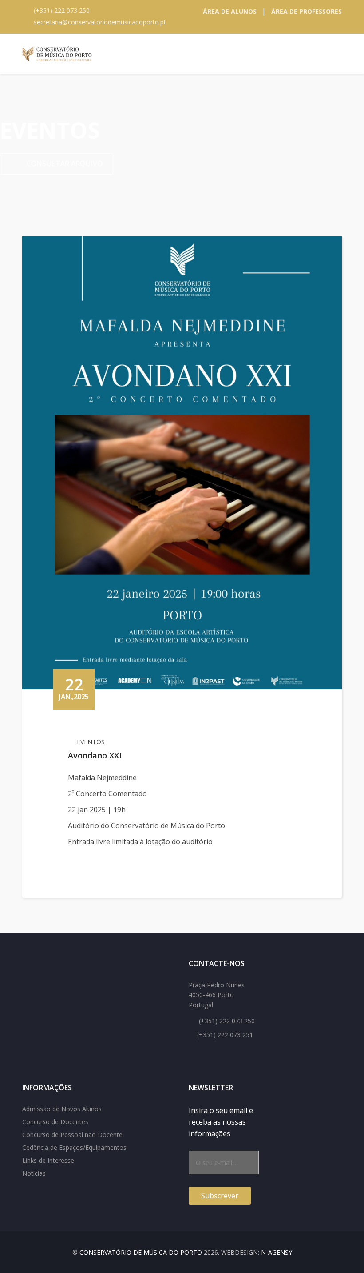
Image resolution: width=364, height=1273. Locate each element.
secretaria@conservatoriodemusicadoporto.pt (100, 22)
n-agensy (276, 1252)
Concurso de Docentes (55, 1121)
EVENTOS (91, 742)
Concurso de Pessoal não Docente (72, 1134)
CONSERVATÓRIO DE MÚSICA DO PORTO (140, 1252)
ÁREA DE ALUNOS (230, 11)
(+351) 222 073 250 (62, 10)
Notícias (34, 1173)
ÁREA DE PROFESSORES (306, 11)
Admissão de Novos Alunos (62, 1109)
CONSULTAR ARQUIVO (64, 163)
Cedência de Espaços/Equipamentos (74, 1147)
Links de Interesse (48, 1160)
